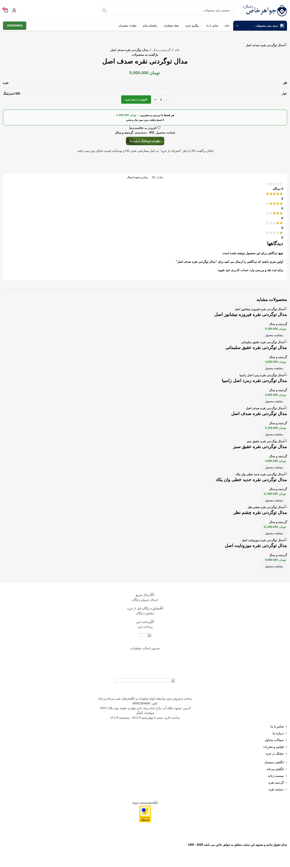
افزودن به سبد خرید (136, 99)
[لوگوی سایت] (265, 10)
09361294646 (14, 25)
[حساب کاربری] (14, 10)
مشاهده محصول (274, 335)
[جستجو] (104, 10)
